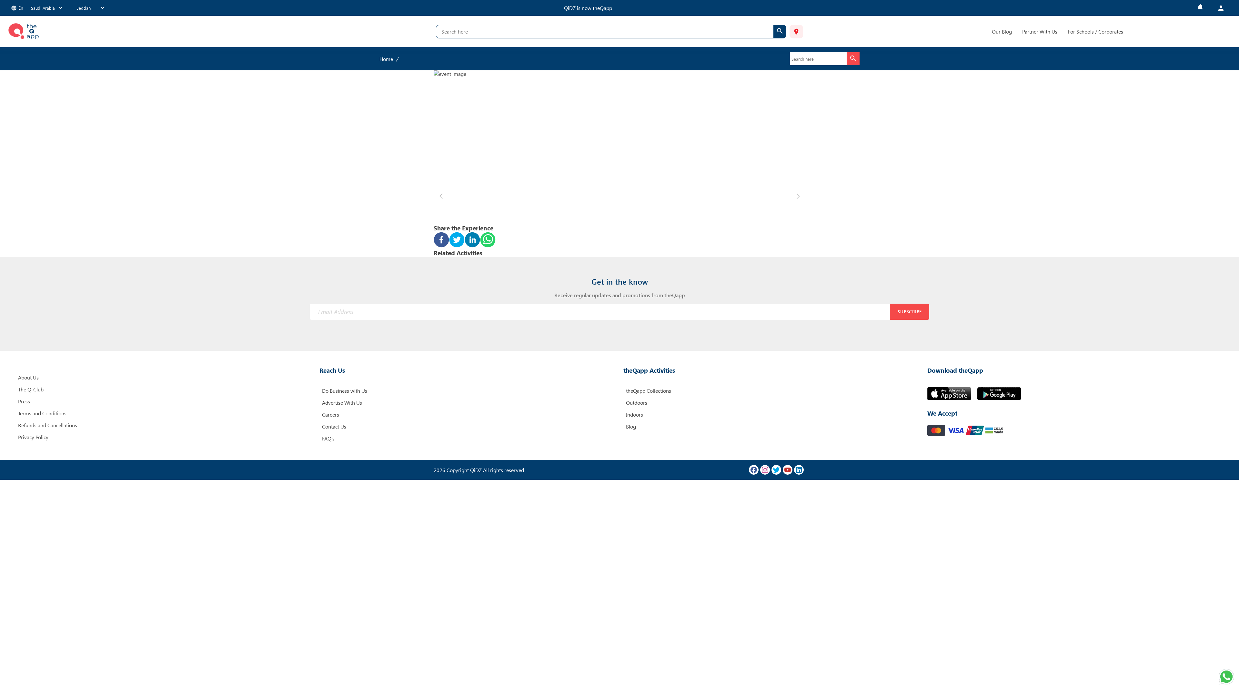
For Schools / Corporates (1095, 31)
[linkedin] (472, 240)
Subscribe (910, 311)
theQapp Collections (648, 390)
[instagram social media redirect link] (765, 470)
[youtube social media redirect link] (787, 470)
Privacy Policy (33, 437)
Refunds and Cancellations (47, 425)
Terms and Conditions (42, 413)
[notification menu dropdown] (1200, 8)
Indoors (634, 414)
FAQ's (328, 438)
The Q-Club (31, 389)
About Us (28, 377)
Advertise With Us (342, 402)
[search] (779, 31)
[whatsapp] (488, 240)
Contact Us (334, 426)
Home (386, 59)
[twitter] (457, 240)
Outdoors (636, 402)
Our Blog (1002, 31)
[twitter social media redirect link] (776, 470)
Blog (631, 426)
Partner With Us (1039, 31)
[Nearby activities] (796, 31)
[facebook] (441, 240)
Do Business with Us (344, 390)
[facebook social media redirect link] (754, 470)
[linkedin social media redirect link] (799, 470)
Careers (330, 414)
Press (24, 401)
